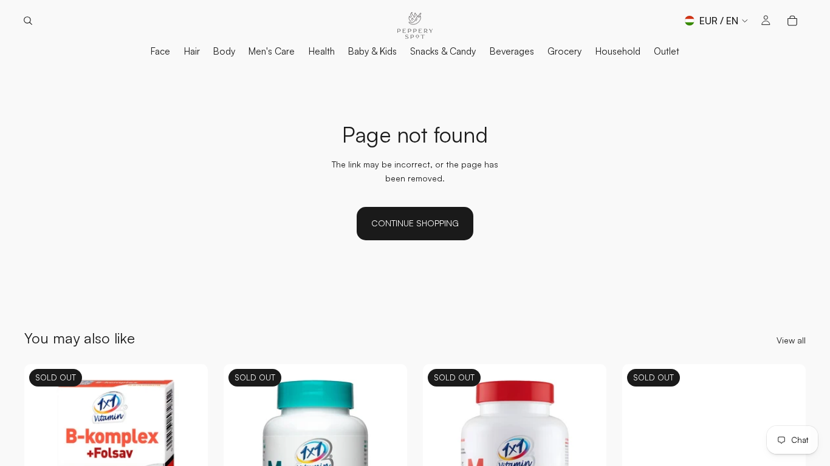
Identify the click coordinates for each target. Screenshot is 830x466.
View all (791, 340)
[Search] (28, 20)
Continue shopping (415, 223)
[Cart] (792, 20)
